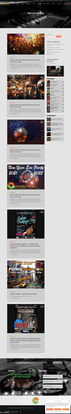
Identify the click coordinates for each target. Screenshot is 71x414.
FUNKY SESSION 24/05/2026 (47, 386)
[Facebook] (67, 0)
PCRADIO (21, 385)
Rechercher (49, 34)
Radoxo (30, 381)
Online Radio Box (21, 380)
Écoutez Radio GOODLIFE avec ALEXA (53, 47)
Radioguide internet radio (22, 379)
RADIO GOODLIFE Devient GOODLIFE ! (53, 52)
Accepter (50, 409)
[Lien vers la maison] (6, 4)
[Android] (68, 0)
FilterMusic (16, 379)
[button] (69, 401)
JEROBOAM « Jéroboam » (51, 54)
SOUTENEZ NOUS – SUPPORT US (56, 119)
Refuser (58, 409)
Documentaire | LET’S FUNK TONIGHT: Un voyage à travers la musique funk (57, 124)
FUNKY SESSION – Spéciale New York (23, 294)
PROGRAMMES (12, 102)
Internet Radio (26, 384)
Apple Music (11, 379)
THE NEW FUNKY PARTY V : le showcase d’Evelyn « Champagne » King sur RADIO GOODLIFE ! (25, 246)
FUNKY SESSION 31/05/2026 (47, 381)
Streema (21, 381)
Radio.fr (11, 380)
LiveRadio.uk (24, 386)
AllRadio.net (31, 384)
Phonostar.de (21, 384)
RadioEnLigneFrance (27, 380)
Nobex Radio (15, 380)
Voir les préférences (66, 409)
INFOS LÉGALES (54, 411)
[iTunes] (66, 0)
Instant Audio (26, 385)
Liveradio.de (11, 385)
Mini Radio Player (17, 381)
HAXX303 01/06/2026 (46, 376)
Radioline (29, 379)
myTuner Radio (26, 381)
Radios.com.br (12, 384)
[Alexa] (69, 0)
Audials (33, 385)
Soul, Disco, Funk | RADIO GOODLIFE (54, 71)
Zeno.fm (16, 384)
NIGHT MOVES (51, 73)
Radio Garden (19, 386)
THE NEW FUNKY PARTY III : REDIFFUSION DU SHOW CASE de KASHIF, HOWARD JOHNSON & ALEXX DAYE (25, 340)
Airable (30, 385)
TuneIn (32, 379)
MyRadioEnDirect (16, 385)
